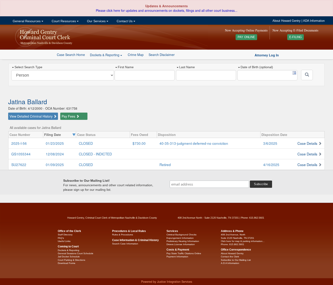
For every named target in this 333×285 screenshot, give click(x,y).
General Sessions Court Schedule (75, 253)
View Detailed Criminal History (31, 116)
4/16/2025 (271, 164)
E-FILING (295, 37)
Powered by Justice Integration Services (166, 282)
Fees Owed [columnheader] (139, 134)
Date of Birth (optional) (257, 67)
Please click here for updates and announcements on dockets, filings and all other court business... (166, 10)
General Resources (26, 21)
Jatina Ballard (27, 101)
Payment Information (177, 256)
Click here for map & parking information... (243, 241)
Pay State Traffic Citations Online (183, 253)
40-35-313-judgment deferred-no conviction (193, 143)
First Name (126, 67)
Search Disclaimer (162, 54)
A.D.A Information (230, 263)
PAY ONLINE (246, 37)
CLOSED (86, 143)
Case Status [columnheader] (86, 134)
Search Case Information (125, 243)
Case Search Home (71, 54)
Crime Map (136, 54)
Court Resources (64, 21)
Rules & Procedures (122, 234)
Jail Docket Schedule (69, 256)
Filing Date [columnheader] (52, 134)
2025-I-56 (19, 143)
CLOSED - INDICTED (95, 153)
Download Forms (66, 263)
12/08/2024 (55, 153)
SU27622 (18, 164)
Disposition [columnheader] (167, 134)
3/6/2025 (270, 143)
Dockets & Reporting (68, 250)
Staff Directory (65, 234)
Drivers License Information (180, 244)
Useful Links (64, 241)
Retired (165, 164)
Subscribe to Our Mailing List (236, 260)
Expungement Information (180, 238)
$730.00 (139, 143)
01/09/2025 (55, 164)
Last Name (187, 67)
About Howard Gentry (287, 20)
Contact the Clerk (230, 256)
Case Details (307, 143)
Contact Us (124, 21)
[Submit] (307, 75)
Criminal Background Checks (181, 234)
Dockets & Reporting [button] (105, 55)
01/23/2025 (55, 143)
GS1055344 (21, 153)
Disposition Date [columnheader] (274, 134)
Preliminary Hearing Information (182, 241)
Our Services (96, 21)
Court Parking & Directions (71, 260)
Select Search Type (28, 67)
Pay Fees (69, 116)
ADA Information (314, 20)
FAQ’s (61, 238)
